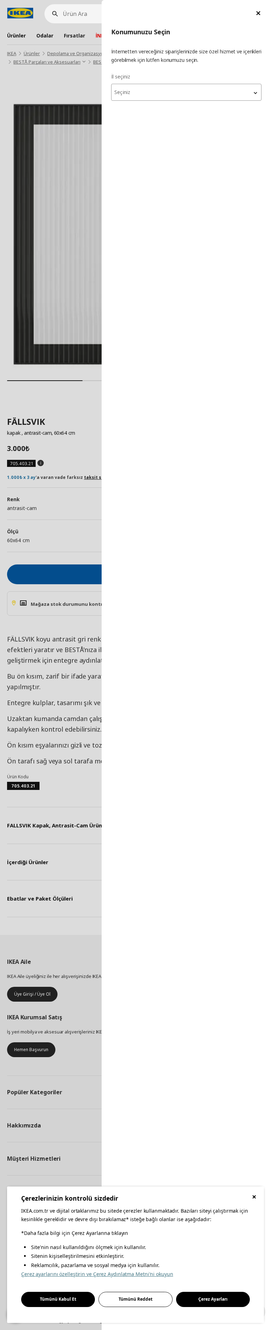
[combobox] (186, 92)
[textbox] (186, 92)
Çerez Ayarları (213, 1299)
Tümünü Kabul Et (58, 1299)
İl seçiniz (120, 76)
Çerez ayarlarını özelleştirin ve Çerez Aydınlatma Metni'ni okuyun (97, 1274)
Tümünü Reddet (135, 1299)
